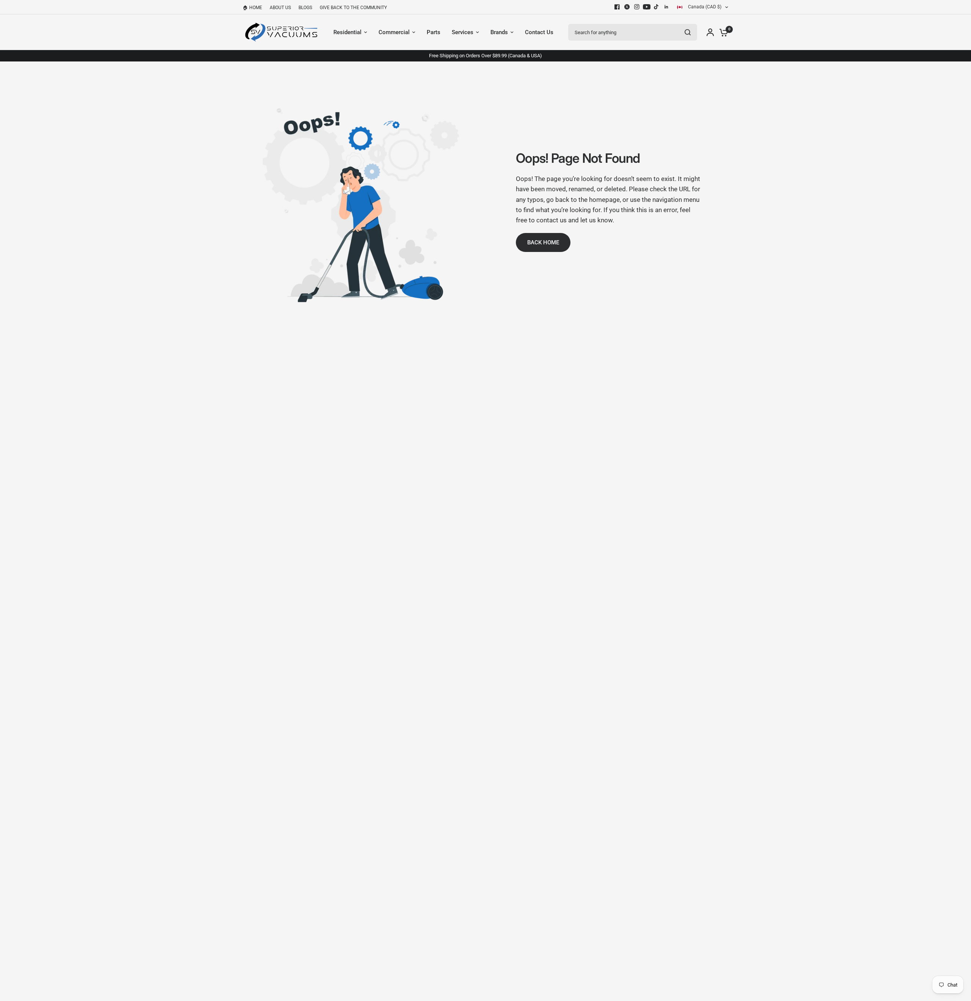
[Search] (687, 32)
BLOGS (305, 7)
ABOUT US (280, 7)
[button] (543, 242)
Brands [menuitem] (499, 32)
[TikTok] (656, 7)
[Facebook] (617, 7)
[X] (627, 7)
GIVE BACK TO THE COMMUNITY (353, 7)
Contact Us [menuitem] (539, 32)
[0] (721, 32)
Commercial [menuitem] (394, 32)
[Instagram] (637, 7)
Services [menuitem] (462, 32)
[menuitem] (254, 7)
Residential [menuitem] (347, 32)
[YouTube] (647, 7)
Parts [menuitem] (433, 32)
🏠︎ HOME (252, 7)
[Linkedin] (666, 7)
